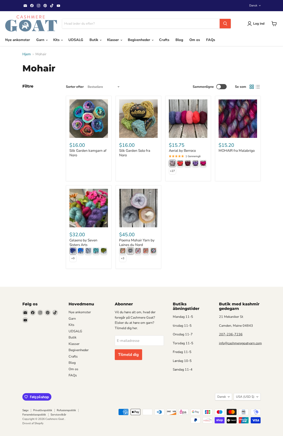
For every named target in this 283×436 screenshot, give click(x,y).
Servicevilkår (58, 415)
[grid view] (252, 87)
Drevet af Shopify (33, 423)
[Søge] (225, 23)
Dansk (253, 5)
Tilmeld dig (128, 354)
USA (245, 397)
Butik (94, 39)
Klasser (113, 39)
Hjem (26, 54)
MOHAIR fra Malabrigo (237, 150)
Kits (56, 39)
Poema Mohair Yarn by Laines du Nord (137, 242)
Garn (40, 39)
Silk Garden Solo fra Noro (134, 153)
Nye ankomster (17, 39)
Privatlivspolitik (42, 410)
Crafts (164, 39)
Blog (179, 39)
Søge (25, 410)
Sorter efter (75, 87)
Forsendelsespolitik (34, 415)
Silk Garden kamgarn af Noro (87, 153)
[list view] (258, 87)
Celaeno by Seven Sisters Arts (83, 242)
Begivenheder (139, 39)
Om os (194, 39)
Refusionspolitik (66, 410)
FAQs (210, 39)
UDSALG (75, 39)
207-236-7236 (231, 334)
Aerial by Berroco (182, 150)
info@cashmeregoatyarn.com (240, 343)
